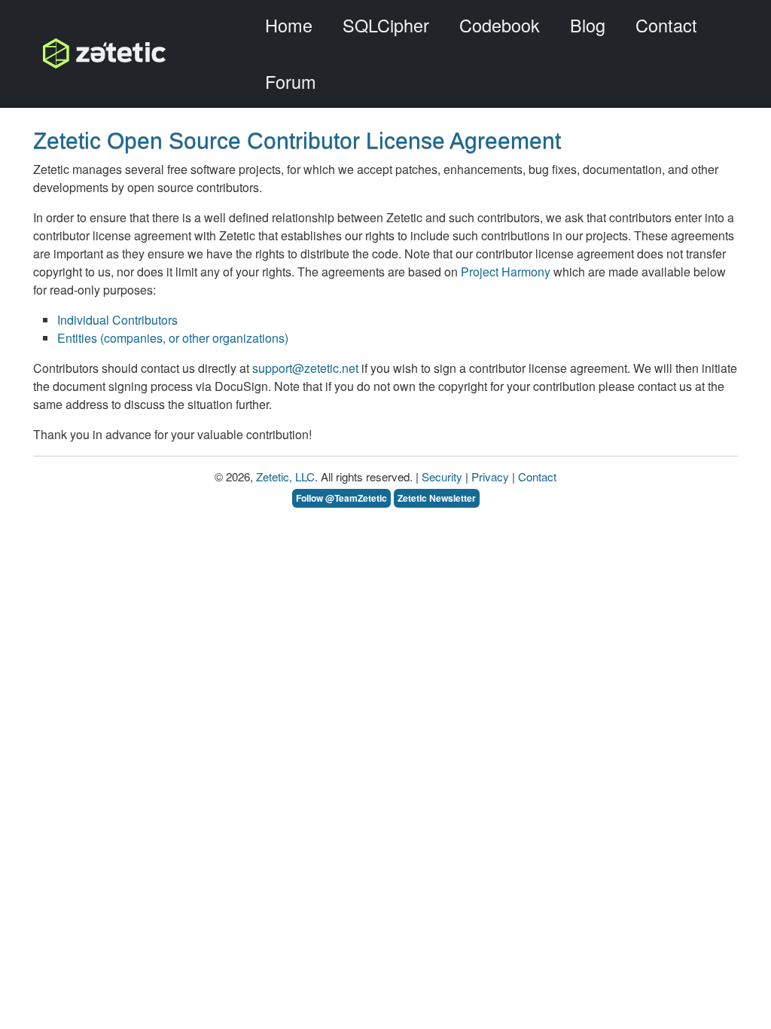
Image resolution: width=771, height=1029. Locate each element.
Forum (290, 81)
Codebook (499, 25)
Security (442, 476)
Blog (587, 25)
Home (288, 25)
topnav (65, 53)
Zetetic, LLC (285, 476)
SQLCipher (386, 25)
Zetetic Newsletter (437, 498)
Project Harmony (505, 271)
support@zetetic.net (305, 368)
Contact (666, 25)
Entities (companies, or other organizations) (172, 338)
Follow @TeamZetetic (341, 498)
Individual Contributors (117, 319)
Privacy (490, 476)
